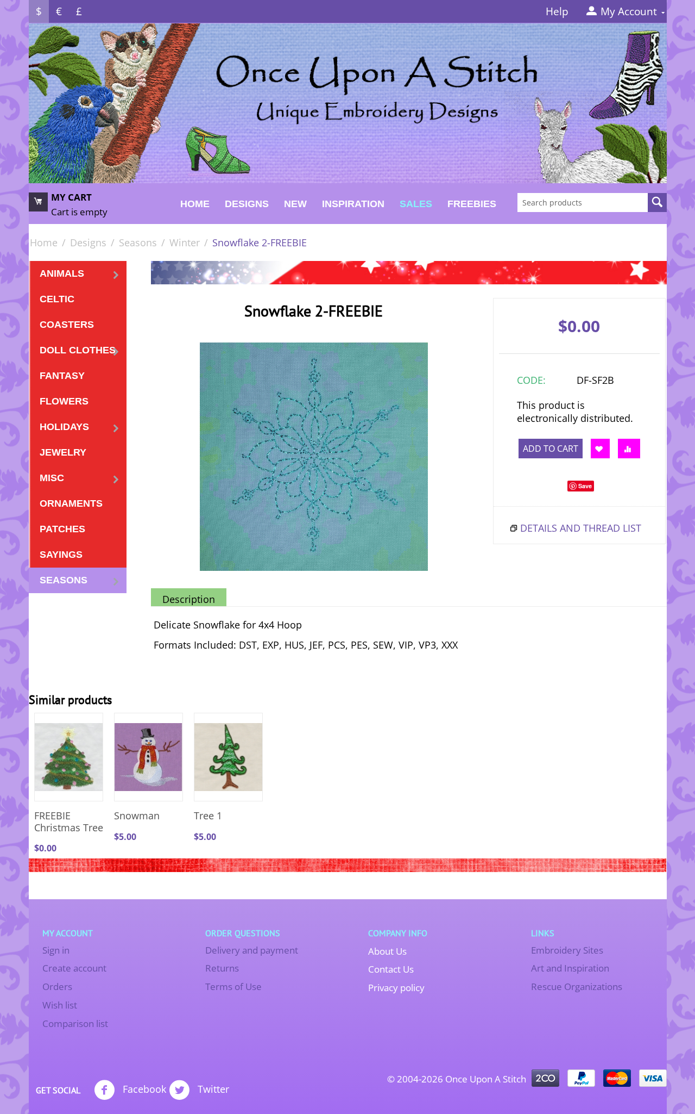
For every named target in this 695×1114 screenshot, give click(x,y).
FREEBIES (471, 203)
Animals (62, 273)
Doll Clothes (78, 350)
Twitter (212, 1088)
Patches (62, 529)
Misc (52, 477)
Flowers (64, 401)
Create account (74, 968)
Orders (57, 986)
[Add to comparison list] (629, 449)
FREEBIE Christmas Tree (68, 821)
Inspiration (353, 203)
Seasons (138, 242)
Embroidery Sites (567, 950)
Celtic (57, 299)
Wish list (59, 1005)
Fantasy (62, 375)
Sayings (61, 554)
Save (585, 486)
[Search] (657, 202)
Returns (222, 968)
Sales (416, 203)
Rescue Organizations (576, 986)
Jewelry (63, 452)
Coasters (67, 324)
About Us (387, 951)
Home (195, 203)
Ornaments (71, 503)
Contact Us (391, 969)
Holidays (64, 426)
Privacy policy (396, 987)
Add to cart (550, 449)
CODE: (531, 380)
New (295, 203)
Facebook (143, 1088)
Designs (247, 203)
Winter (184, 242)
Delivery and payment (251, 950)
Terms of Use (233, 986)
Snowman (137, 816)
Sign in (56, 950)
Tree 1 (208, 816)
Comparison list (75, 1023)
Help (557, 11)
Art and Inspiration (570, 968)
